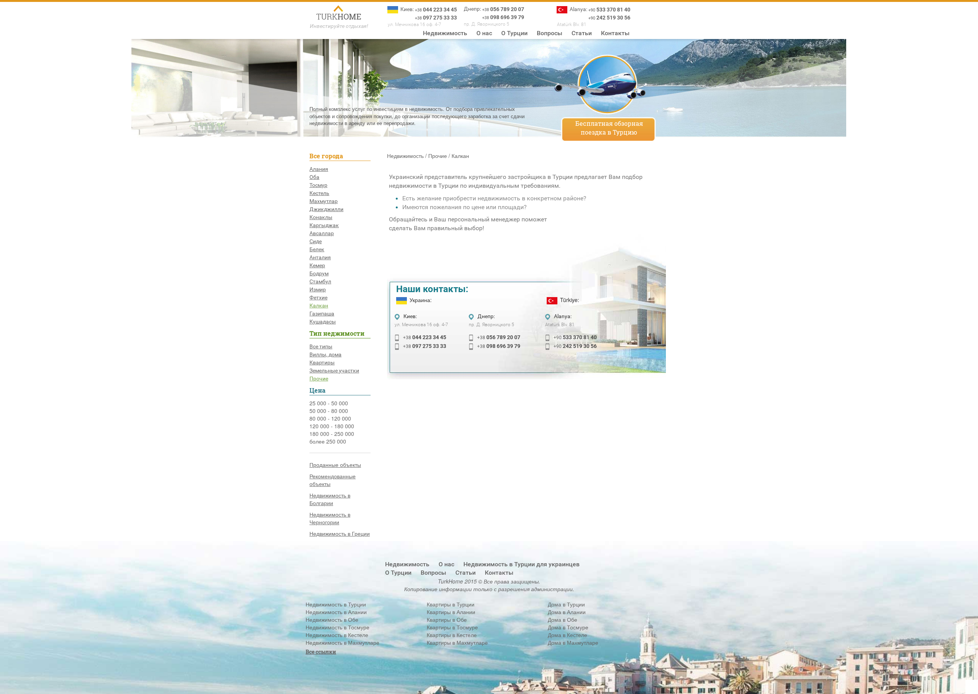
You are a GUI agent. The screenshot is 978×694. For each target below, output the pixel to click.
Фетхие (318, 297)
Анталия (320, 257)
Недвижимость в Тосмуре (337, 627)
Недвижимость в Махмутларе (342, 642)
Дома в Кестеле (567, 635)
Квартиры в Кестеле (452, 635)
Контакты (615, 33)
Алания (318, 169)
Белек (316, 249)
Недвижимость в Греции (339, 533)
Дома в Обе (562, 619)
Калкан (318, 305)
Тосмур (318, 185)
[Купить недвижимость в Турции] (339, 13)
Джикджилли (326, 209)
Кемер (317, 265)
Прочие (318, 378)
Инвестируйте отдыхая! (339, 26)
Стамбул (320, 281)
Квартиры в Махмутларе (457, 642)
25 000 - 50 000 (328, 403)
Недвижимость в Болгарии (329, 499)
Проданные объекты (335, 464)
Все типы (320, 346)
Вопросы (549, 33)
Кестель (319, 193)
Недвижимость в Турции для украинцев (521, 564)
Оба (314, 177)
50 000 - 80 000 (328, 410)
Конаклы (320, 217)
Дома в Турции (566, 604)
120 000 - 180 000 (331, 426)
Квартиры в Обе (447, 619)
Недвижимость (445, 33)
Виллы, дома (325, 354)
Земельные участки (334, 370)
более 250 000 (327, 441)
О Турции (514, 33)
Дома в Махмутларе (573, 642)
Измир (317, 289)
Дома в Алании (567, 612)
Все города (326, 156)
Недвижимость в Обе (332, 619)
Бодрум (319, 273)
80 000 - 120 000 (330, 418)
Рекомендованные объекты (332, 480)
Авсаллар (321, 233)
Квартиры (322, 362)
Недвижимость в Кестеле (337, 635)
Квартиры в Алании (451, 612)
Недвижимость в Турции (336, 604)
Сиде (315, 241)
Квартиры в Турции (450, 604)
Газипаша (321, 313)
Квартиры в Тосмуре (452, 627)
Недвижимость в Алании (336, 612)
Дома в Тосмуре (568, 627)
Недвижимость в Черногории (329, 518)
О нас (484, 33)
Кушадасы (322, 322)
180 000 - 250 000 (331, 433)
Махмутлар (323, 201)
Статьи (582, 33)
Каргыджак (324, 225)
